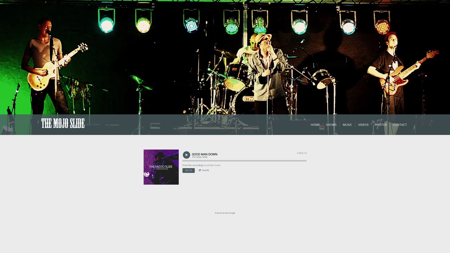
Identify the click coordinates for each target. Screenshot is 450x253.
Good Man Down (212, 165)
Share (205, 170)
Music (347, 125)
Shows (331, 125)
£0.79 (188, 170)
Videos (363, 125)
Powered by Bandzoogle (225, 213)
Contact (400, 125)
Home (315, 125)
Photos (381, 125)
